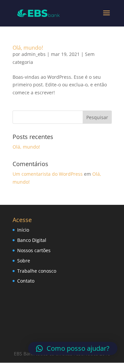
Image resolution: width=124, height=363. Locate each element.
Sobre (23, 260)
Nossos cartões (34, 250)
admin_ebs (33, 54)
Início (23, 230)
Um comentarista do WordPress (48, 174)
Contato (25, 281)
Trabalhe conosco (36, 271)
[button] (72, 348)
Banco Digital (31, 240)
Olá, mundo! (28, 47)
